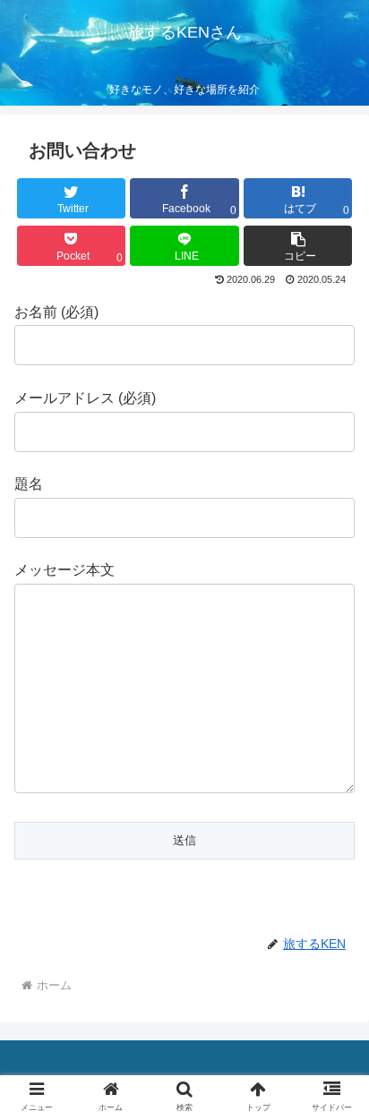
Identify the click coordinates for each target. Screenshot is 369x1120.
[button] (298, 246)
